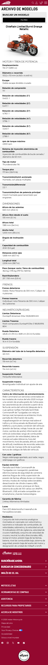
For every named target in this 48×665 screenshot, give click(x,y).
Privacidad (5, 627)
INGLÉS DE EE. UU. (10, 573)
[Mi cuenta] (36, 3)
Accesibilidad (6, 634)
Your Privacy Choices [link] (10, 630)
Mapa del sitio (7, 623)
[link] (24, 585)
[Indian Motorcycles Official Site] (5, 3)
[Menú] (45, 3)
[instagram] (8, 643)
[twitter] (13, 643)
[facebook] (2, 643)
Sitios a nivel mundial (10, 638)
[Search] (33, 3)
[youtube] (18, 643)
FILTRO (24, 20)
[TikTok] (24, 643)
